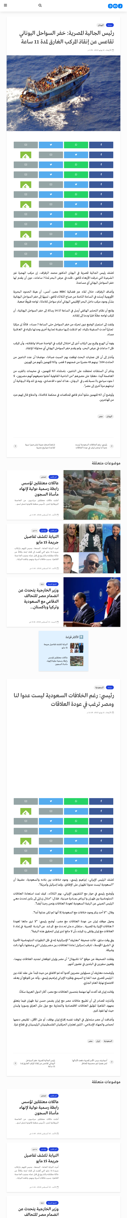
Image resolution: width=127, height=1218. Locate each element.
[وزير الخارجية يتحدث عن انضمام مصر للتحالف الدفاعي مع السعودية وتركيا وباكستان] (92, 602)
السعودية (99, 687)
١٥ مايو (35, 531)
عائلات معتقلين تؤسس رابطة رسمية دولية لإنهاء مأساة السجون (39, 489)
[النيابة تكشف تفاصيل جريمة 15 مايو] (92, 548)
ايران (98, 1041)
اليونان (101, 25)
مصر (101, 416)
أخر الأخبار (53, 477)
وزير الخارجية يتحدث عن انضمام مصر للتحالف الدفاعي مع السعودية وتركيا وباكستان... (38, 599)
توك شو (43, 531)
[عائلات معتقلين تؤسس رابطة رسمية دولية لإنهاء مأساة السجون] (92, 494)
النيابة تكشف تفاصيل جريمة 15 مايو (41, 539)
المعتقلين (43, 477)
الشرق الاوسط (52, 584)
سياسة (110, 25)
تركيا (42, 584)
